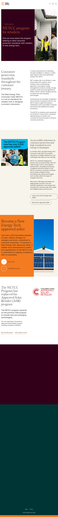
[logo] (5, 4)
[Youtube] (32, 430)
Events (22, 448)
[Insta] (24, 430)
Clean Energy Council (28, 512)
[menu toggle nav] (56, 3)
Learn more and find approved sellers (42, 196)
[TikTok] (35, 431)
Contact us (4, 446)
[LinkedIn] (27, 430)
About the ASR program (7, 332)
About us (3, 449)
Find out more (4, 400)
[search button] (50, 3)
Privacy (31, 509)
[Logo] (29, 423)
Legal (26, 509)
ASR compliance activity (21, 332)
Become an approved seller (40, 202)
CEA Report (13, 442)
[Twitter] (29, 430)
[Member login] (53, 3)
